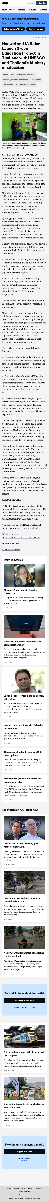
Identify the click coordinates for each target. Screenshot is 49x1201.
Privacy (16, 1188)
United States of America (26, 84)
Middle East (36, 79)
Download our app (36, 29)
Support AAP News (24, 1151)
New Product (8, 84)
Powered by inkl (24, 1195)
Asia (12, 74)
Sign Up (42, 3)
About (30, 1188)
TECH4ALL (32, 155)
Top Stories (8, 9)
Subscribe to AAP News (13, 29)
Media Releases (24, 1191)
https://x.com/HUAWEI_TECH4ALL (21, 537)
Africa (5, 74)
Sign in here (31, 1007)
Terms (9, 1188)
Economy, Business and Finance (16, 79)
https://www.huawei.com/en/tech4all (20, 528)
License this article (11, 549)
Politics (21, 9)
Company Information (26, 74)
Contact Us (38, 1188)
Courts (32, 9)
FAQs (23, 1188)
